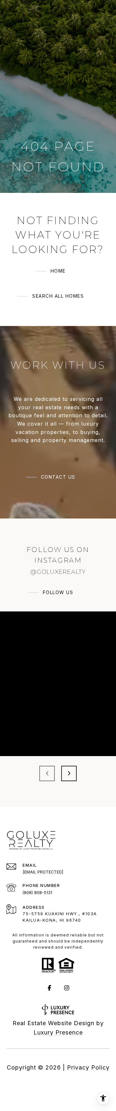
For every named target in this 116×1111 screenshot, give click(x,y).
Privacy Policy (88, 1067)
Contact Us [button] (58, 477)
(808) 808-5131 (37, 892)
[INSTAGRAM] (66, 987)
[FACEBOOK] (49, 987)
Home (58, 271)
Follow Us (58, 592)
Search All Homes (58, 296)
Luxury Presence (58, 1032)
